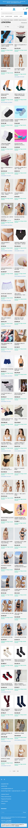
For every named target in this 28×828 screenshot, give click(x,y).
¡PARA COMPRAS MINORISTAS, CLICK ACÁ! (14, 5)
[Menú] (1, 9)
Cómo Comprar (4, 801)
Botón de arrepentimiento (6, 818)
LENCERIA (16, 16)
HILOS (21, 16)
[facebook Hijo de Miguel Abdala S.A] (4, 779)
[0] (26, 9)
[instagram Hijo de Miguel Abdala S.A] (1, 779)
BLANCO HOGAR (9, 16)
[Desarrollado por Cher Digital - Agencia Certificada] (6, 820)
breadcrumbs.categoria (8, 20)
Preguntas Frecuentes (6, 799)
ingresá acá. (23, 817)
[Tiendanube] (6, 822)
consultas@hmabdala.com (7, 788)
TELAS (2, 16)
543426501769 (4, 784)
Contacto (3, 803)
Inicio (2, 20)
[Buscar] (25, 13)
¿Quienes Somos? (5, 794)
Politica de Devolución (6, 796)
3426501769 (4, 786)
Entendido (17, 825)
